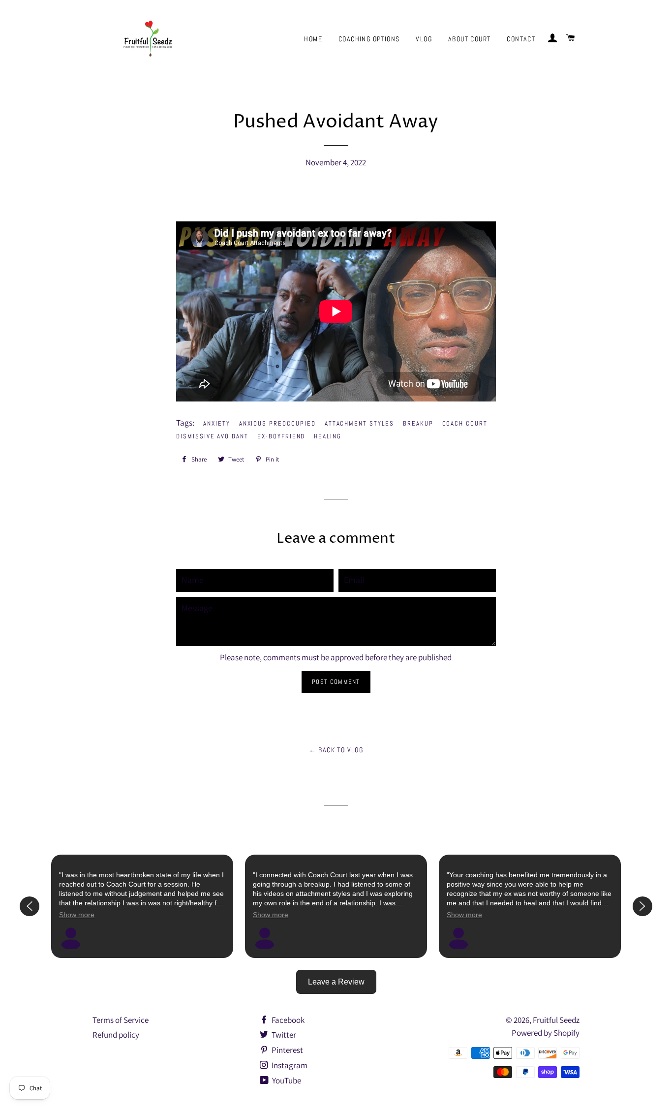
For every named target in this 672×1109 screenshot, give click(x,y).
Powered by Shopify (546, 1032)
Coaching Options (368, 38)
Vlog (424, 38)
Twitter (283, 1034)
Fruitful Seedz (556, 1020)
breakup (418, 423)
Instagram (288, 1065)
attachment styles (359, 423)
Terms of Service (120, 1020)
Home (313, 38)
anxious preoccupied (277, 423)
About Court (469, 38)
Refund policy (115, 1034)
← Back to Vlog (336, 749)
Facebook (287, 1020)
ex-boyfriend (281, 436)
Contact (521, 38)
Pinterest (286, 1050)
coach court (465, 423)
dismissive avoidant (212, 436)
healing (327, 436)
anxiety (216, 423)
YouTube (286, 1080)
